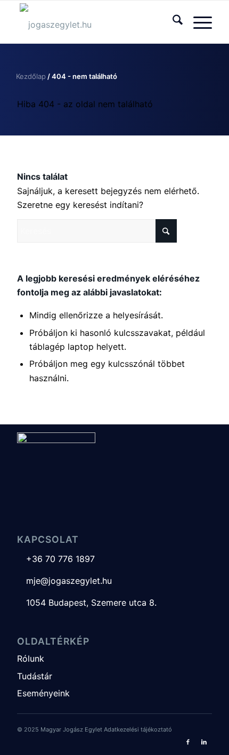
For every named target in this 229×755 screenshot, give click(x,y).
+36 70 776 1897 (56, 558)
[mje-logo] (95, 22)
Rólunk (30, 658)
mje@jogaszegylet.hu (64, 580)
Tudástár (34, 676)
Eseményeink (43, 693)
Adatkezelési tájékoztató (138, 729)
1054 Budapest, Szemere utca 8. (87, 602)
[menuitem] (172, 22)
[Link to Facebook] (188, 742)
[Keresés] (172, 22)
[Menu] (197, 22)
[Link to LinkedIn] (204, 742)
